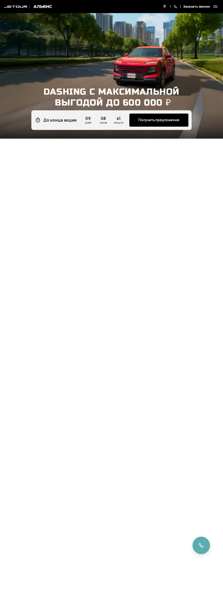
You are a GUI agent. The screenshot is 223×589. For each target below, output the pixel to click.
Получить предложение (158, 120)
